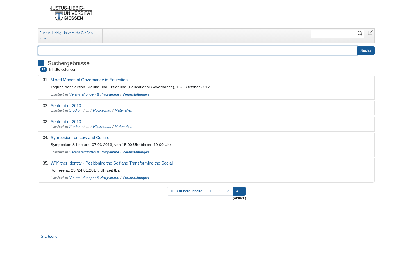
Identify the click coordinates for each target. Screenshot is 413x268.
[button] (370, 32)
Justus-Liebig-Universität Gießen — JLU (68, 35)
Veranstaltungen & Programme (94, 94)
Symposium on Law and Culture (80, 137)
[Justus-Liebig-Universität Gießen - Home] (71, 13)
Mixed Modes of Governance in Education (89, 79)
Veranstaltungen (135, 94)
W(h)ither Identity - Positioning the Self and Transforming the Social (112, 163)
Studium (76, 110)
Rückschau (102, 110)
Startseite (49, 236)
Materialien (123, 110)
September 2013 (66, 105)
